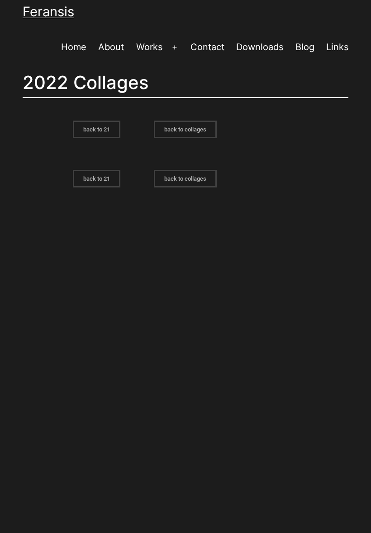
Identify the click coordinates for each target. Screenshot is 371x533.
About (111, 47)
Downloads (259, 47)
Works (149, 47)
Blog (304, 47)
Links (337, 47)
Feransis (48, 11)
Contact (207, 47)
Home (73, 47)
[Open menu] (175, 47)
